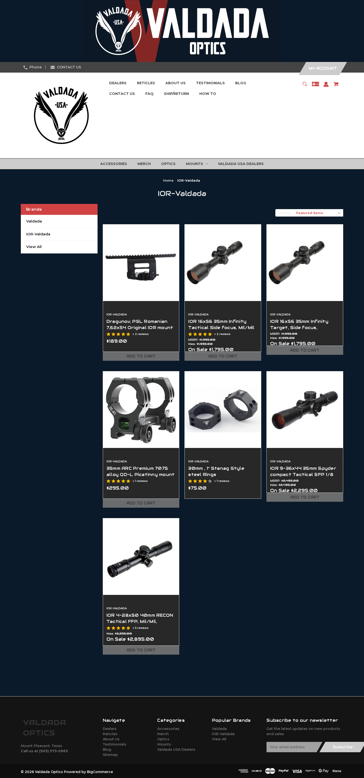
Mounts (164, 744)
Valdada (34, 221)
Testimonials (114, 744)
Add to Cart (141, 356)
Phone (35, 67)
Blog (107, 749)
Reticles (110, 734)
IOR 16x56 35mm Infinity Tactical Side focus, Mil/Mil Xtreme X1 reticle (221, 327)
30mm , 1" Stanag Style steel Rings (216, 471)
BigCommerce (100, 772)
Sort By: (284, 213)
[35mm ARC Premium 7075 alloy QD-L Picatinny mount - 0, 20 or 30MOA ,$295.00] (141, 409)
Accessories (168, 728)
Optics (163, 739)
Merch (163, 734)
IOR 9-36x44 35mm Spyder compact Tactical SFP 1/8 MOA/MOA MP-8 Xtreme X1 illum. (303, 478)
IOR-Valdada (38, 234)
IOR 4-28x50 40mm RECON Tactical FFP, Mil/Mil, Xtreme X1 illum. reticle (139, 621)
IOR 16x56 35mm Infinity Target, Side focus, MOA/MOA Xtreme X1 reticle (299, 331)
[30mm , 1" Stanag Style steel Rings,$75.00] (223, 409)
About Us (111, 739)
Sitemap (110, 754)
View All (34, 246)
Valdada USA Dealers (176, 749)
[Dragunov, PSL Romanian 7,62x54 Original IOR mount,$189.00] (141, 262)
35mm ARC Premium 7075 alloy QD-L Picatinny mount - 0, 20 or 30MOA (140, 474)
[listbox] (318, 213)
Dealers (110, 728)
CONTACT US (69, 67)
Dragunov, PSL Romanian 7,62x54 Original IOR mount (139, 324)
